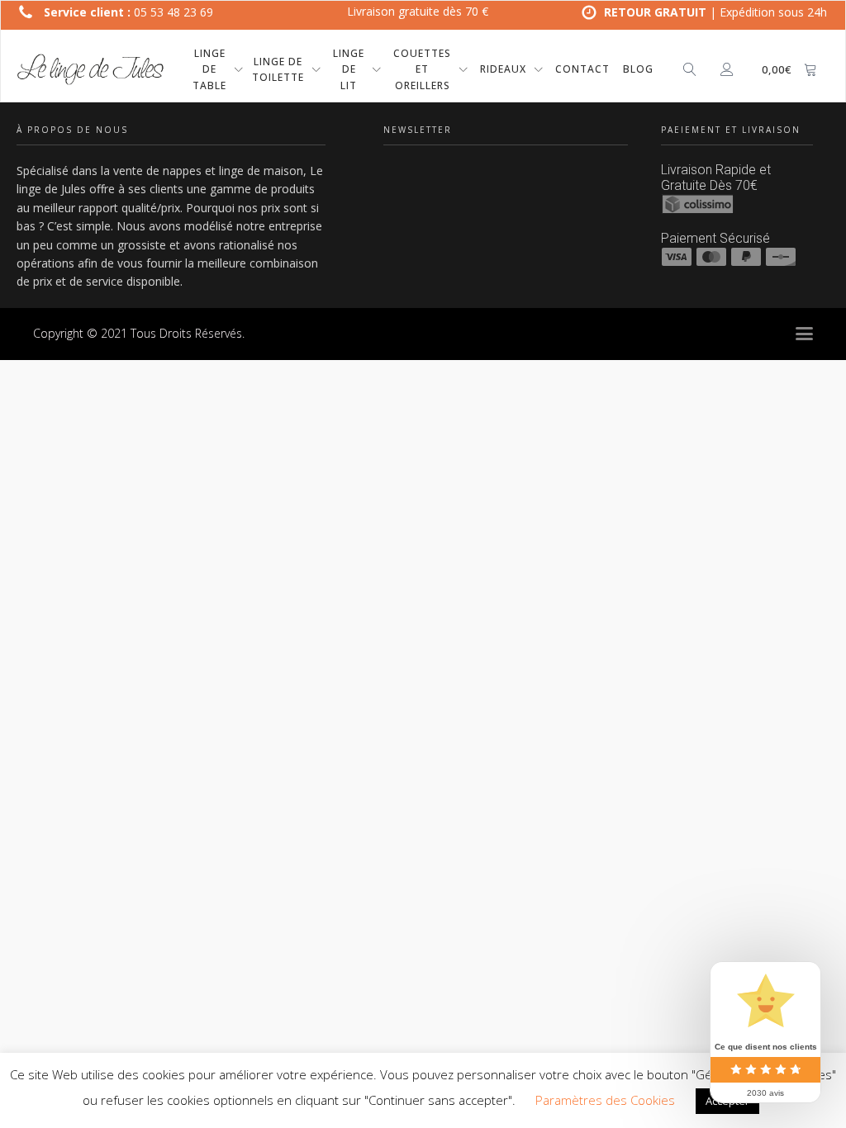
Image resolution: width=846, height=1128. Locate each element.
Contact (582, 69)
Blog (638, 69)
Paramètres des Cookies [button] (605, 1100)
